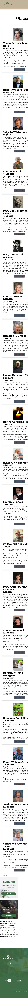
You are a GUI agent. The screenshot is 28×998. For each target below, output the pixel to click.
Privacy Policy (17, 991)
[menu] (26, 5)
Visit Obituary (19, 69)
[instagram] (9, 963)
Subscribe (9, 894)
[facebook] (7, 963)
